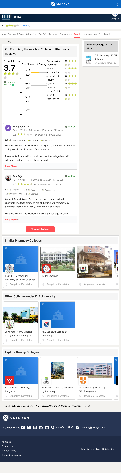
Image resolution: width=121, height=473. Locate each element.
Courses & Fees (16, 34)
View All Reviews (40, 229)
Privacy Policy (9, 450)
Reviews (53, 34)
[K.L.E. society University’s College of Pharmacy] (6, 15)
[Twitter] (29, 427)
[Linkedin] (41, 427)
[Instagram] (35, 427)
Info (4, 34)
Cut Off (42, 34)
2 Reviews (24, 25)
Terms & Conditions (11, 455)
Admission (31, 34)
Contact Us (7, 446)
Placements (66, 34)
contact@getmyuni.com (94, 427)
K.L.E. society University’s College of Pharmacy (58, 406)
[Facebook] (23, 427)
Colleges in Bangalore (22, 406)
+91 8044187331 (65, 427)
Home (6, 406)
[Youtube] (47, 427)
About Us (6, 441)
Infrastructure (90, 34)
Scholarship (105, 34)
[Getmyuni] (61, 4)
